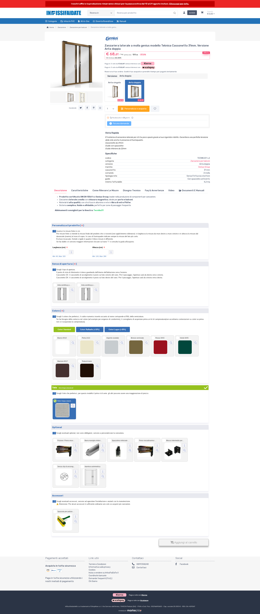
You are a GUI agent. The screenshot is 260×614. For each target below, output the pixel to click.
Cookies (92, 570)
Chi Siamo (93, 581)
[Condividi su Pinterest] (93, 107)
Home (51, 27)
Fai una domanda (120, 123)
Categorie (52, 21)
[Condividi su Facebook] (87, 107)
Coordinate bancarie (97, 575)
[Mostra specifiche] (75, 445)
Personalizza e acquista (135, 108)
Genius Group (204, 167)
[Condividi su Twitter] (80, 107)
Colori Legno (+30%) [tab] (117, 329)
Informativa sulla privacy (99, 567)
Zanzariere (62, 27)
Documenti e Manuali (192, 190)
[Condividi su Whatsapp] (100, 108)
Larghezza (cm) (59, 247)
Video (171, 190)
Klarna (147, 63)
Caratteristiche (79, 190)
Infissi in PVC (69, 21)
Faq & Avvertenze (154, 190)
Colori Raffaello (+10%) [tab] (89, 329)
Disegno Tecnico (132, 190)
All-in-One (85, 21)
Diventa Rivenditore (104, 21)
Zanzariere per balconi (78, 27)
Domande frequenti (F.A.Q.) (100, 578)
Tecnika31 (98, 210)
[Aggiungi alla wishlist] (155, 109)
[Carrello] (202, 13)
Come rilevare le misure (105, 190)
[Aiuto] (71, 252)
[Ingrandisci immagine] (72, 290)
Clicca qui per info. (179, 4)
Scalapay (144, 600)
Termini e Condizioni (97, 564)
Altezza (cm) (97, 247)
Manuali (123, 21)
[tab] (60, 190)
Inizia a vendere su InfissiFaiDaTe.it (104, 573)
